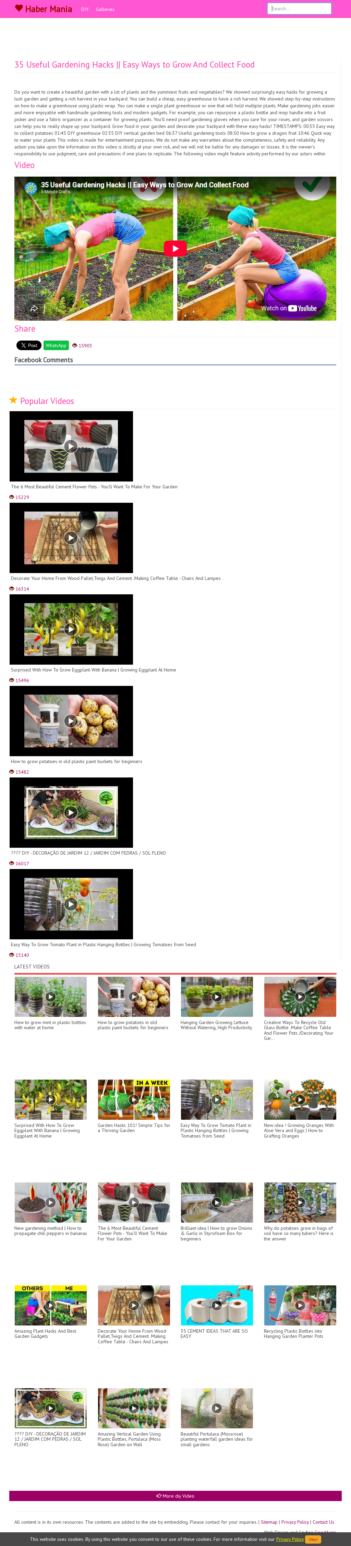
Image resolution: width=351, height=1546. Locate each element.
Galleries (105, 9)
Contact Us (323, 1522)
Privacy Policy (295, 1522)
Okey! (313, 1539)
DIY (84, 9)
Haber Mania (47, 8)
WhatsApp (56, 345)
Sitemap (269, 1522)
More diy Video (177, 1496)
